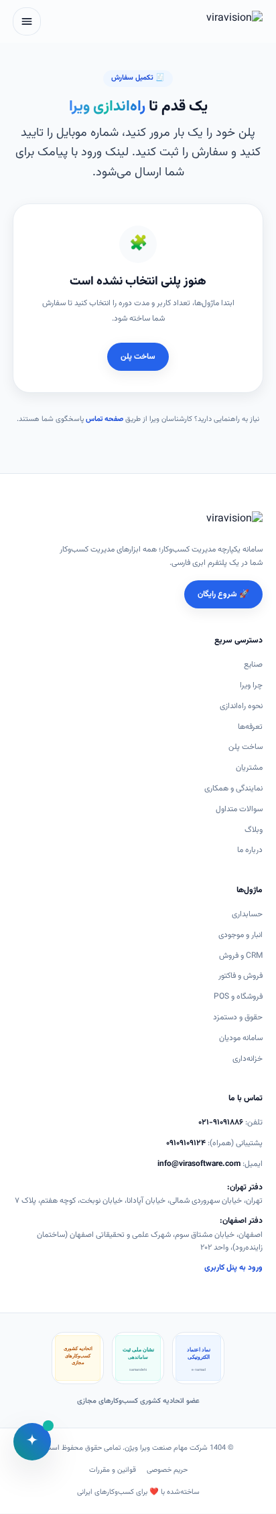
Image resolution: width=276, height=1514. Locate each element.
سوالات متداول (239, 809)
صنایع (253, 665)
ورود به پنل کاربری (233, 1268)
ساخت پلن (138, 357)
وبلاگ (254, 830)
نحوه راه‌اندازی (241, 706)
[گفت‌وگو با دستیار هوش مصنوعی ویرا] (32, 1441)
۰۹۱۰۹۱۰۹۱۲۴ (186, 1143)
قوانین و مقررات (112, 1470)
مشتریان (249, 768)
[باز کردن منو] (26, 21)
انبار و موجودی (240, 935)
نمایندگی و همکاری (233, 788)
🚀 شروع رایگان (223, 594)
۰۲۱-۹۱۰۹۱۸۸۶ (220, 1122)
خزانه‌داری (247, 1059)
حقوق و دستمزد (238, 1017)
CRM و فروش (241, 956)
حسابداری (247, 914)
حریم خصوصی (167, 1470)
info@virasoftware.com (198, 1164)
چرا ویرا (251, 685)
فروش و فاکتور (240, 976)
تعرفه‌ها (250, 727)
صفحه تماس (104, 419)
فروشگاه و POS (238, 997)
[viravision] (220, 21)
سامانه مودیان (241, 1038)
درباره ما (250, 850)
